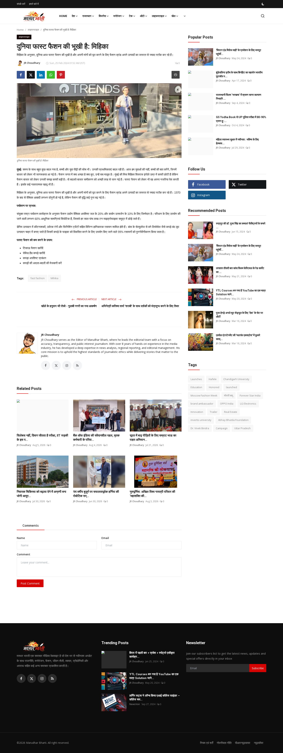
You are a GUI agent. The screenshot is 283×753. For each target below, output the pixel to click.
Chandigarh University (236, 379)
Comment (23, 554)
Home (63, 16)
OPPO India (226, 403)
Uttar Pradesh (242, 428)
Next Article (109, 299)
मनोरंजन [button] (117, 16)
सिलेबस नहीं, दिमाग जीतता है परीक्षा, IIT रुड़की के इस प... (42, 438)
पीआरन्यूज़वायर (242, 743)
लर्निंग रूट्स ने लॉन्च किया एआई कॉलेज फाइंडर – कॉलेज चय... (154, 697)
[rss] (52, 678)
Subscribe (258, 668)
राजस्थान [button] (86, 16)
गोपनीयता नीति (224, 743)
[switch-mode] (263, 4)
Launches (196, 379)
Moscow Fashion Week (204, 395)
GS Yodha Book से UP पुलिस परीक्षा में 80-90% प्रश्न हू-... (241, 119)
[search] (262, 15)
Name (21, 538)
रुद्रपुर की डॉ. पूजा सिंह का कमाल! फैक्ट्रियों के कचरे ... (240, 225)
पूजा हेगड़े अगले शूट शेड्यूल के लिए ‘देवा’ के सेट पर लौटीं (239, 314)
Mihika (54, 278)
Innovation (197, 412)
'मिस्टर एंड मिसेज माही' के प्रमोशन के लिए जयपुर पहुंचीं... (238, 52)
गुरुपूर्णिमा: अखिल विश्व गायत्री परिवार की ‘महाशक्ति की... (152, 494)
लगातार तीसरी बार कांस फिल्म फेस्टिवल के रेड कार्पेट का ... (240, 270)
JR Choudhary (50, 335)
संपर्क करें (21, 4)
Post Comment (30, 583)
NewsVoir (134, 704)
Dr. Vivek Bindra (200, 428)
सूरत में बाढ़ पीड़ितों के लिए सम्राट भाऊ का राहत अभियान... (153, 438)
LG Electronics (248, 403)
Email (105, 538)
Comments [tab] (31, 525)
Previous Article (86, 299)
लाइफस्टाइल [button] (158, 16)
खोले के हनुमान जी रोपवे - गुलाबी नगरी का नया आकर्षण (69, 306)
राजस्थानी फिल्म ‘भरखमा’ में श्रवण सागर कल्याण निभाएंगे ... (238, 96)
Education (196, 387)
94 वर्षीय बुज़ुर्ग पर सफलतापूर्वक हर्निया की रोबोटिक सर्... (96, 494)
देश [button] (73, 16)
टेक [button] (130, 16)
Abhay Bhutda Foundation (233, 420)
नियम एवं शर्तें (206, 743)
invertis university (201, 420)
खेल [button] (173, 16)
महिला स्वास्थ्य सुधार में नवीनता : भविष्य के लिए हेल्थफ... (237, 141)
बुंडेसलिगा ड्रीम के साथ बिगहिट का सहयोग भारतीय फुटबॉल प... (239, 74)
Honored (214, 387)
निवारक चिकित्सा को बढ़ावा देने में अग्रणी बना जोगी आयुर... (41, 494)
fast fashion (37, 278)
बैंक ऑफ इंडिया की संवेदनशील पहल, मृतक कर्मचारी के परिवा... (96, 438)
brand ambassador (202, 403)
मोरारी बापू (228, 395)
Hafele (213, 379)
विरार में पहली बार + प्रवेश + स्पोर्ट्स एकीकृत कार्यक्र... (151, 654)
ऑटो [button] (142, 16)
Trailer (213, 412)
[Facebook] (21, 678)
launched (231, 387)
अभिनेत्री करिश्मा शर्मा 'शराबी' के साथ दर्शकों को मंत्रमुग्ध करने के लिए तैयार (140, 306)
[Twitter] (31, 678)
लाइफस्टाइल (33, 29)
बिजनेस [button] (102, 16)
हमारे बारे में (34, 4)
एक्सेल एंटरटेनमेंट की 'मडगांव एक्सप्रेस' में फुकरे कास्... (238, 337)
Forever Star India (250, 395)
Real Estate (230, 412)
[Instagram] (42, 678)
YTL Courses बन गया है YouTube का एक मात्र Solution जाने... (241, 292)
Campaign (222, 428)
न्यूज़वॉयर (258, 743)
